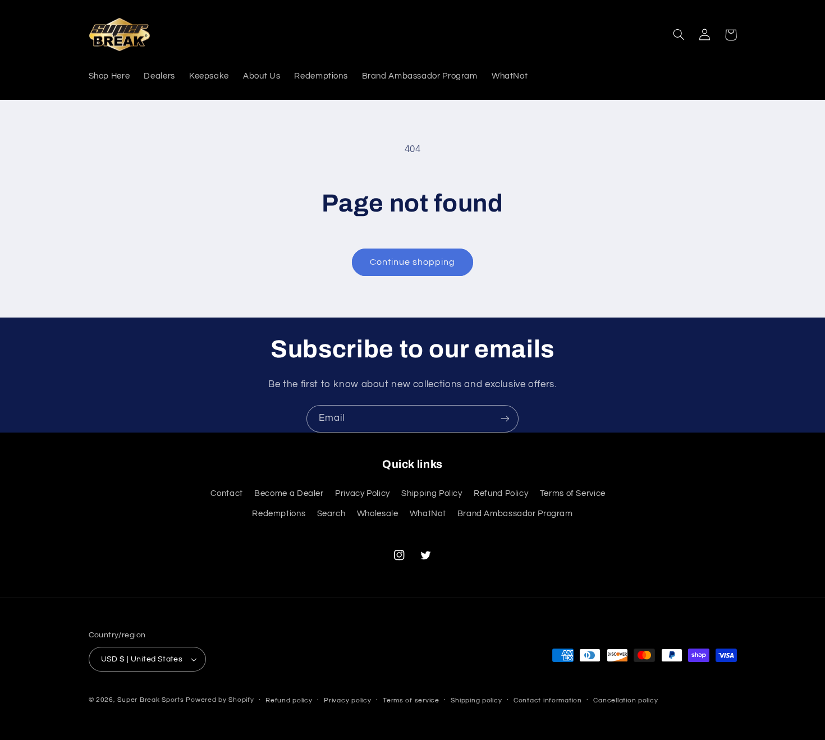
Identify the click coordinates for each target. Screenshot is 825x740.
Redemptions (278, 513)
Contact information (548, 700)
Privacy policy (347, 700)
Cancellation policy (625, 700)
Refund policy (289, 700)
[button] (679, 35)
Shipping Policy (431, 493)
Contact (226, 493)
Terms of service (411, 700)
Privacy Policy (362, 493)
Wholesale (377, 513)
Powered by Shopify (220, 700)
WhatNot (428, 513)
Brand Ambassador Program (515, 513)
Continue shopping (413, 262)
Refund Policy (501, 493)
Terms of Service (573, 493)
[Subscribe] (505, 419)
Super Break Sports (150, 700)
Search (331, 513)
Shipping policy (476, 700)
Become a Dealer (288, 493)
